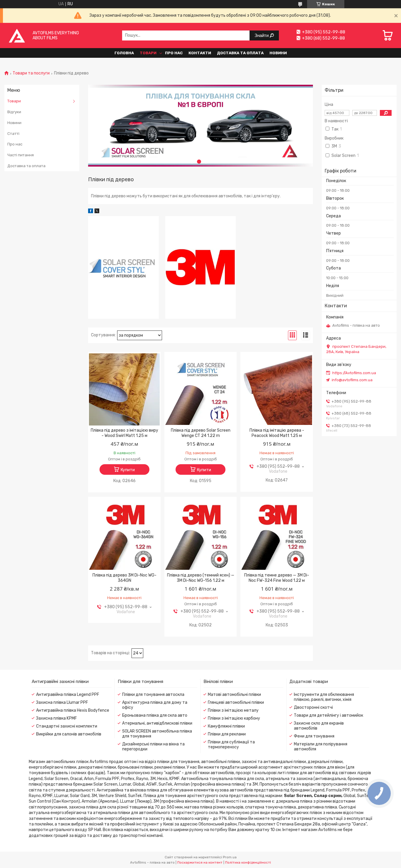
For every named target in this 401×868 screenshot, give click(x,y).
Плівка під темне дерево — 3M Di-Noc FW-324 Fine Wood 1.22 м (276, 578)
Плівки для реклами (227, 734)
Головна (124, 53)
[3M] (200, 267)
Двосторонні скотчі (313, 707)
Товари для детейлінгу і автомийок (328, 715)
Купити (128, 469)
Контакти (199, 53)
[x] (97, 211)
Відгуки (14, 112)
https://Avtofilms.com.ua (354, 373)
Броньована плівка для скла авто (154, 715)
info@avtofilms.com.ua (352, 380)
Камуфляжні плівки (226, 726)
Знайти (262, 35)
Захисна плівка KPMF (56, 718)
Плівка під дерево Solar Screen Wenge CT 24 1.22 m (200, 433)
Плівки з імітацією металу (233, 710)
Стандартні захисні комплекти (66, 726)
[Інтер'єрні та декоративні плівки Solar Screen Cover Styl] (123, 267)
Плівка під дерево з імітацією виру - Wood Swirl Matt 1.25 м (124, 433)
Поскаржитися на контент (200, 862)
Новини (278, 53)
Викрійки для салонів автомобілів (68, 734)
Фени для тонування (314, 736)
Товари (148, 53)
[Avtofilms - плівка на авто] (16, 35)
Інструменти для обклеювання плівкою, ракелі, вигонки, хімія (324, 697)
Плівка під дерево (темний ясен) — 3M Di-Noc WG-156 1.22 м (200, 578)
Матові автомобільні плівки (234, 694)
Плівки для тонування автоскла (153, 694)
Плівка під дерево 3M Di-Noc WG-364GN (124, 578)
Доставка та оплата (240, 53)
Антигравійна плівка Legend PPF (67, 694)
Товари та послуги (31, 73)
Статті (13, 133)
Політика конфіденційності (248, 862)
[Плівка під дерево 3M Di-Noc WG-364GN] (124, 534)
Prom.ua (230, 857)
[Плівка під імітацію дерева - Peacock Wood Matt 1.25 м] (276, 389)
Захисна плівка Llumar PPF (62, 702)
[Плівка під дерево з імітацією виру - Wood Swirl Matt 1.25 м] (124, 389)
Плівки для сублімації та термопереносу (231, 745)
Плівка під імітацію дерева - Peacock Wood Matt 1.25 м (277, 433)
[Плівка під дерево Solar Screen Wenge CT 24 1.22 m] (200, 389)
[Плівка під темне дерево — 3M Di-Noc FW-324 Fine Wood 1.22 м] (276, 534)
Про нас (174, 53)
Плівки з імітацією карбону (234, 718)
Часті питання (20, 155)
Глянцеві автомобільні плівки (236, 702)
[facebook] (90, 211)
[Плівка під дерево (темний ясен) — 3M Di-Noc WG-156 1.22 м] (200, 534)
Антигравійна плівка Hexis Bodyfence (72, 710)
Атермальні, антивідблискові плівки (157, 723)
